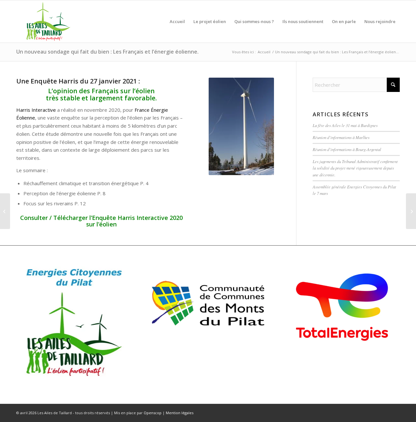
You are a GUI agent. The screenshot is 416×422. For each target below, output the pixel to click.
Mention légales (179, 412)
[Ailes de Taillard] (46, 21)
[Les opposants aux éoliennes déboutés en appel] (411, 211)
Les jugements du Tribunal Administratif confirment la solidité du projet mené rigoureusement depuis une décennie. (355, 168)
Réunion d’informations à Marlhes (341, 137)
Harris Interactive (36, 110)
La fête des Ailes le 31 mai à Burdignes (345, 125)
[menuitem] (177, 21)
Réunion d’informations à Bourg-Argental (347, 149)
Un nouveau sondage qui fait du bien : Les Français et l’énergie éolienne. (107, 51)
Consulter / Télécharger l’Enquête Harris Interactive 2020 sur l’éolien (101, 221)
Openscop (153, 412)
